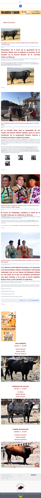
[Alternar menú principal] (20, 6)
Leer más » (3, 87)
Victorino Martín (31, 46)
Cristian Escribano (13, 46)
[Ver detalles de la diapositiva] (20, 369)
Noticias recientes (36, 46)
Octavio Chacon (26, 46)
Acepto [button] (21, 496)
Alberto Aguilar (3, 46)
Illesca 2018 (17, 46)
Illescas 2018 (13, 126)
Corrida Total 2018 (7, 46)
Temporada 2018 (27, 126)
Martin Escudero (22, 46)
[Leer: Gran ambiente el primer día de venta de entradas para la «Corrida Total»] (20, 106)
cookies (22, 495)
